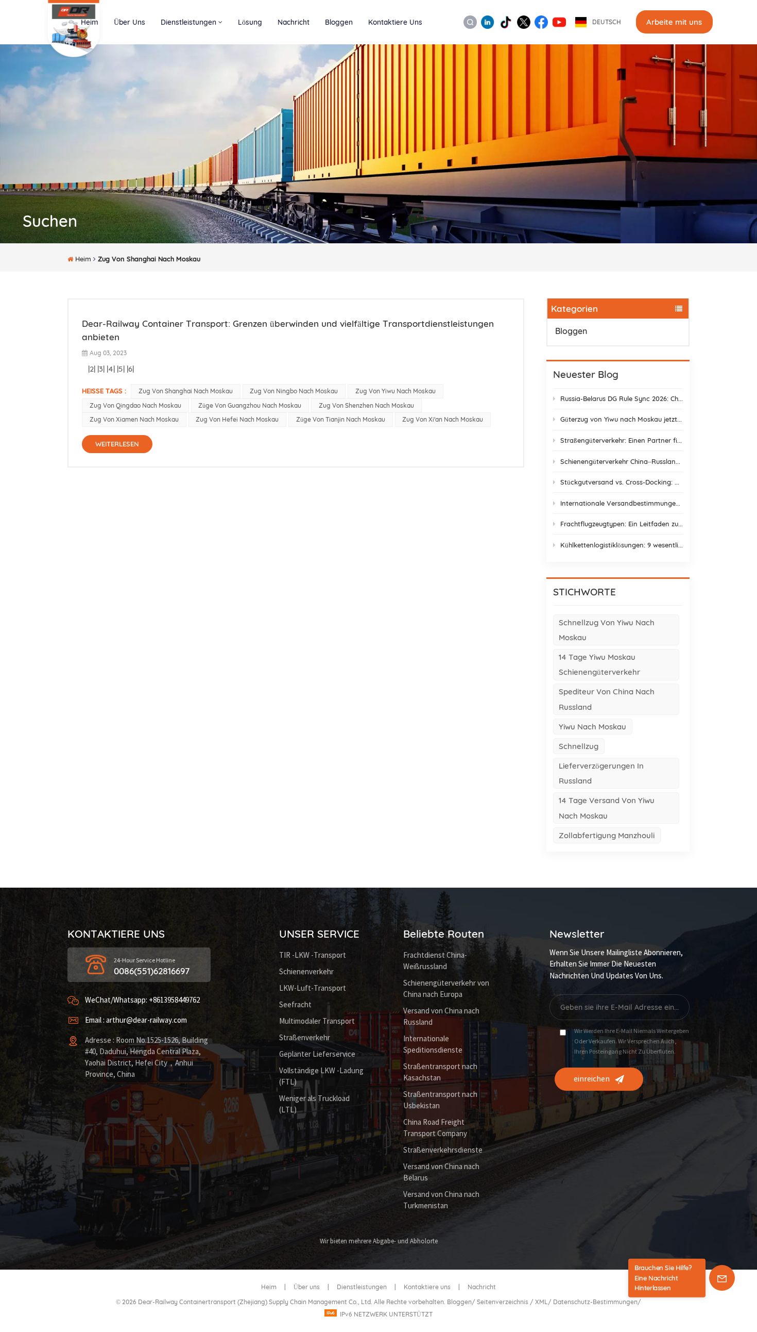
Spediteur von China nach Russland (607, 699)
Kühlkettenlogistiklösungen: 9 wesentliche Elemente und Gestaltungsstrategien (621, 545)
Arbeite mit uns (674, 22)
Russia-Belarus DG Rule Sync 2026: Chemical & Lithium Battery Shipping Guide (621, 398)
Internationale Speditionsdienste (432, 1044)
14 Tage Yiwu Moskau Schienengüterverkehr (599, 664)
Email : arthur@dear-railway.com (136, 1020)
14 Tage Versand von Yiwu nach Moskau (607, 807)
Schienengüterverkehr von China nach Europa (446, 989)
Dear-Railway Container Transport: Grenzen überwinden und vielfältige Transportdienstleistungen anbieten (288, 330)
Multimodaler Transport (317, 1021)
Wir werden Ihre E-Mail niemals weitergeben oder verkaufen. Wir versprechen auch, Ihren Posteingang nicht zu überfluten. (631, 1041)
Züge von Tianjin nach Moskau (340, 419)
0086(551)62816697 (152, 971)
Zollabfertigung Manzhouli (607, 835)
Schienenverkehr (306, 972)
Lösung (250, 22)
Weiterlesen (117, 444)
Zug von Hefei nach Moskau (237, 419)
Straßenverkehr (304, 1038)
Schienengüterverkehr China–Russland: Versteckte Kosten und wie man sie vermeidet (621, 461)
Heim (89, 22)
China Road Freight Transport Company (435, 1128)
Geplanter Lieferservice (317, 1054)
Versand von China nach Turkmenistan (441, 1200)
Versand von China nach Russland (441, 1016)
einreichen (592, 1079)
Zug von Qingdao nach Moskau (135, 405)
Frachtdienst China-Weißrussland (435, 961)
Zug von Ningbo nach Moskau (294, 391)
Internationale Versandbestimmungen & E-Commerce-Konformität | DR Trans (621, 503)
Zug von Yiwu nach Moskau (395, 391)
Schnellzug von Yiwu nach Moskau (607, 630)
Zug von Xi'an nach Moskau (442, 419)
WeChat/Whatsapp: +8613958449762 (142, 1000)
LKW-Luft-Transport (312, 988)
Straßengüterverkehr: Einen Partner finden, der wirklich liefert (621, 440)
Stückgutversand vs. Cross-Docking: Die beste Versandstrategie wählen (621, 482)
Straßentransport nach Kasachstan (440, 1072)
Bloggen (339, 22)
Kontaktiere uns (395, 22)
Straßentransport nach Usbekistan (440, 1100)
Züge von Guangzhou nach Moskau (249, 405)
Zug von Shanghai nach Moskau (186, 391)
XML (541, 1302)
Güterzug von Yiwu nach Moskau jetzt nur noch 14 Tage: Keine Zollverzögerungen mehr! (621, 419)
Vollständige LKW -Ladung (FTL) (321, 1076)
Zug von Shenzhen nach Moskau (366, 405)
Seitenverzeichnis (503, 1302)
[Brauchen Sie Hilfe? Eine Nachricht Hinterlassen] (722, 1278)
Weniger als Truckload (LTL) (314, 1104)
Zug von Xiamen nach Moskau (134, 419)
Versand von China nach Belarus (441, 1172)
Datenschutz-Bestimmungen (595, 1302)
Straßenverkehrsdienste (443, 1150)
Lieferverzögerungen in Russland (601, 773)
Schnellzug (578, 746)
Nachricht (293, 22)
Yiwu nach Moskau (592, 726)
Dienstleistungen (188, 22)
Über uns (129, 22)
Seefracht (295, 1005)
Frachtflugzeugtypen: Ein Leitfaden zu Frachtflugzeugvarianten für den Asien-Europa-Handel (621, 524)
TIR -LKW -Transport (312, 955)
